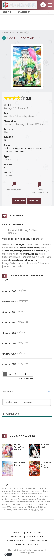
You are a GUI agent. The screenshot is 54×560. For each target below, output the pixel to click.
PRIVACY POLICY (15, 540)
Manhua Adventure (18, 499)
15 (25, 373)
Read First (19, 200)
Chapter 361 (8, 312)
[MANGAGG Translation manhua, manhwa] (19, 4)
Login (48, 391)
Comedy (29, 148)
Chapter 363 (9, 291)
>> (30, 373)
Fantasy (40, 148)
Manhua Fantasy (11, 501)
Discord (17, 532)
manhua (34, 496)
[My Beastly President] (7, 468)
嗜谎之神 (34, 510)
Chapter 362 (9, 301)
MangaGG (21, 244)
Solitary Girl (45, 445)
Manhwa (28, 250)
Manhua (9, 151)
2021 (6, 167)
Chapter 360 (9, 322)
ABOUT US (16, 536)
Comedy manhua (30, 491)
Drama (9, 250)
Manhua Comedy (37, 499)
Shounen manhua (21, 510)
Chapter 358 (9, 343)
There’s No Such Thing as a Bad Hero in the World (46, 468)
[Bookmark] (39, 184)
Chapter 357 (9, 353)
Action (7, 12)
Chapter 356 (9, 364)
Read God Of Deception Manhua (26, 505)
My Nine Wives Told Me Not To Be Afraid (19, 448)
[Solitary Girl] (34, 450)
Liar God (25, 496)
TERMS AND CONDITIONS (27, 544)
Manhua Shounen (28, 501)
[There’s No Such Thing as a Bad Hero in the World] (34, 468)
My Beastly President (19, 463)
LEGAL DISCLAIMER (39, 540)
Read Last (34, 200)
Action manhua (17, 488)
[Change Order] (6, 280)
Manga (18, 250)
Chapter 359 (9, 333)
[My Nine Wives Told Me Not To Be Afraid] (7, 450)
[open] (50, 5)
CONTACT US (34, 532)
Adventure (24, 12)
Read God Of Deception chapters (28, 504)
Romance (39, 250)
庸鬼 (6, 132)
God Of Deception (18, 32)
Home (5, 32)
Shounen (19, 151)
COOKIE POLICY (35, 536)
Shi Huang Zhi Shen (37, 507)
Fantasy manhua (11, 493)
